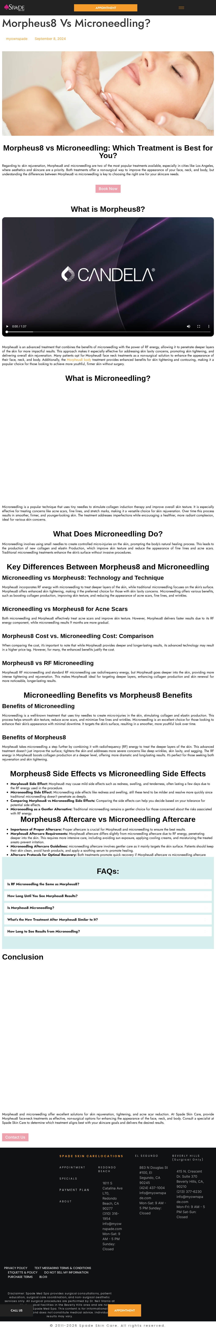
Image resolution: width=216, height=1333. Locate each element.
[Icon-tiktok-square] (34, 1189)
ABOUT (65, 1201)
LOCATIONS (111, 1156)
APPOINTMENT (72, 1167)
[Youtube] (53, 1189)
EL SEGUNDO (147, 1156)
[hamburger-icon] (181, 7)
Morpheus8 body (79, 359)
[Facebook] (15, 1189)
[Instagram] (24, 1189)
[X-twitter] (43, 1189)
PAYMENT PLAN (74, 1190)
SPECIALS (68, 1178)
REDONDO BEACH (107, 1169)
